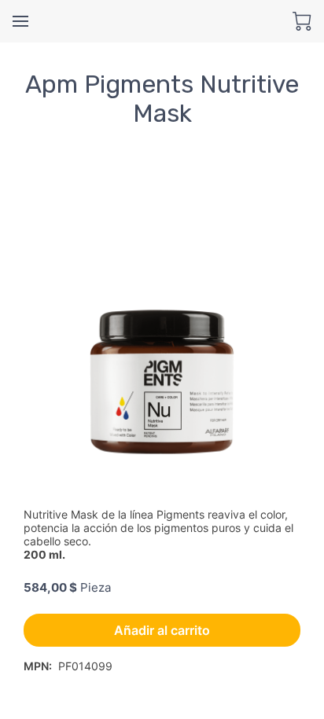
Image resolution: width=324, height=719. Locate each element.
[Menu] (20, 21)
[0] (302, 21)
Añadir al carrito (162, 630)
